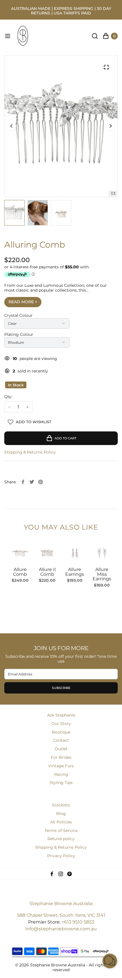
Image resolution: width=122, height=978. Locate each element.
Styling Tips (61, 782)
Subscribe (61, 688)
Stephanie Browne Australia (61, 903)
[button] (110, 126)
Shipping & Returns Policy (30, 452)
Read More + (23, 301)
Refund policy (61, 838)
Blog (61, 813)
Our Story (61, 723)
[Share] (23, 482)
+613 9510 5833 (78, 922)
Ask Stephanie (61, 715)
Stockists (61, 805)
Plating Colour (18, 334)
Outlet (61, 748)
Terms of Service (61, 830)
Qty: (8, 396)
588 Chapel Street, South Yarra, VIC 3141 (61, 915)
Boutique (61, 732)
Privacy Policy (61, 855)
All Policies (61, 822)
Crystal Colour (18, 315)
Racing (61, 774)
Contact (61, 740)
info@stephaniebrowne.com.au (61, 928)
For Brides (61, 757)
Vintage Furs (61, 765)
